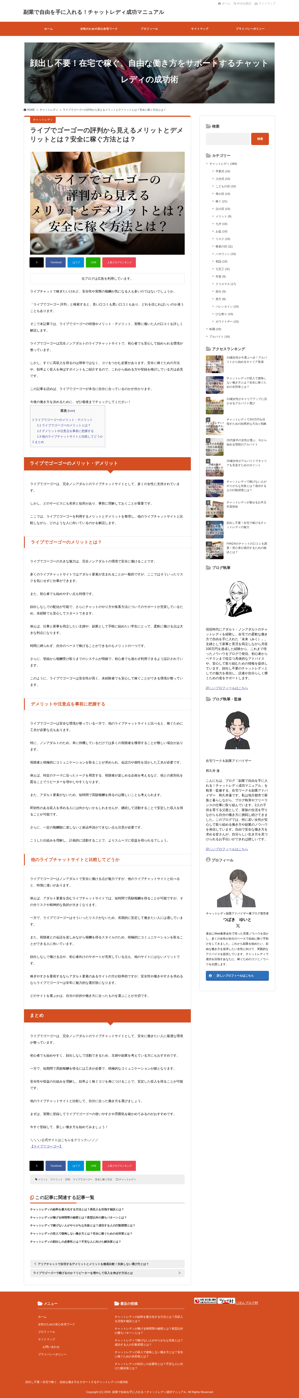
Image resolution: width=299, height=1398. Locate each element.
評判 (67, 1179)
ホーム (225, 3)
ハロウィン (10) (226, 254)
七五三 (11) (223, 269)
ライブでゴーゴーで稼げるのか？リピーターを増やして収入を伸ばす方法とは (83, 1273)
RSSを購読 (244, 3)
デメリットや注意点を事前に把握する (65, 431)
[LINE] (93, 262)
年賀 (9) (221, 276)
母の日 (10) (223, 193)
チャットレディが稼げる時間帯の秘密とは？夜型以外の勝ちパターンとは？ (78, 1217)
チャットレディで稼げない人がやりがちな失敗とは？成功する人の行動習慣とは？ (82, 1225)
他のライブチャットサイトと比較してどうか (70, 436)
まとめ (38, 442)
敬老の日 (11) (224, 246)
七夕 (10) (221, 223)
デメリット (56, 1179)
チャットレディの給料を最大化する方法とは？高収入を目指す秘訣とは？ (77, 1209)
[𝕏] (36, 262)
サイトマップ (267, 3)
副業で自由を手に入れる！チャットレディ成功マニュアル (93, 12)
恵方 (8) (221, 299)
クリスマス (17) (226, 284)
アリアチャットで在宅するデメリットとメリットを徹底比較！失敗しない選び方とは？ (93, 1264)
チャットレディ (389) (223, 163)
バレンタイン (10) (227, 306)
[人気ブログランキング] (119, 262)
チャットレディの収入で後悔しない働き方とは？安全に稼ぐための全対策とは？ (81, 1233)
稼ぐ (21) (221, 201)
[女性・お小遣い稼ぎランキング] (205, 1303)
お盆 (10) (221, 231)
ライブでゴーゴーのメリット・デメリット (62, 419)
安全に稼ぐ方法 (103, 1179)
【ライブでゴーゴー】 (46, 1146)
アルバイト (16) (220, 336)
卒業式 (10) (223, 171)
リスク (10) (223, 238)
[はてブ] (75, 262)
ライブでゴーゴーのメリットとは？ (64, 425)
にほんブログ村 (246, 1303)
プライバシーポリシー (250, 28)
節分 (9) (221, 291)
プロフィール (149, 28)
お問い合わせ (51, 1346)
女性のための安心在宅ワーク (99, 28)
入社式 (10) (223, 178)
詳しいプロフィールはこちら (227, 688)
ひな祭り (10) (224, 314)
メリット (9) (223, 216)
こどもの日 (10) (226, 186)
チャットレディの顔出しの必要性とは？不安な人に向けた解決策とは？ (75, 1241)
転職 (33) (215, 329)
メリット (43, 1179)
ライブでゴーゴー (82, 1179)
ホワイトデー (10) (227, 321)
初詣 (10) (221, 261)
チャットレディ (127, 1179)
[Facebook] (55, 262)
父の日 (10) (223, 208)
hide (71, 410)
